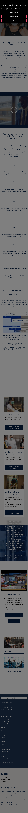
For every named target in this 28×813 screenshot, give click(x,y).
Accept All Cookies (14, 20)
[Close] (26, 2)
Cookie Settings (14, 12)
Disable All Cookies (14, 16)
